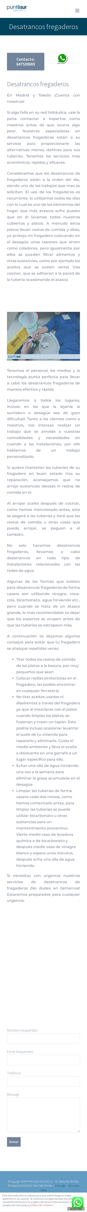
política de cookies (41, 1205)
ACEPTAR (76, 1209)
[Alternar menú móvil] (77, 10)
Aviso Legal (60, 1185)
